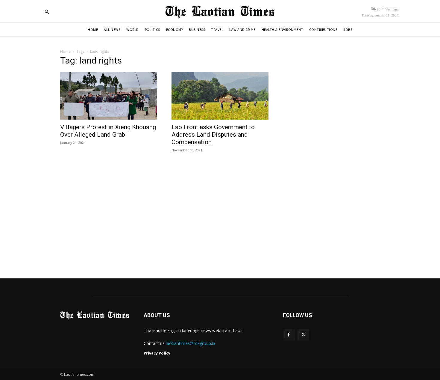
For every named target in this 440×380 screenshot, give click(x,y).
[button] (47, 11)
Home (65, 51)
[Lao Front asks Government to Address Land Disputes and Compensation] (220, 96)
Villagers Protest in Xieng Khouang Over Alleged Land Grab (108, 130)
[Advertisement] (220, 216)
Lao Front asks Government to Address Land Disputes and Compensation (213, 134)
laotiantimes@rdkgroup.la (190, 343)
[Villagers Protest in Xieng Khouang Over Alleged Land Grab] (108, 96)
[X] (303, 334)
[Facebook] (289, 334)
